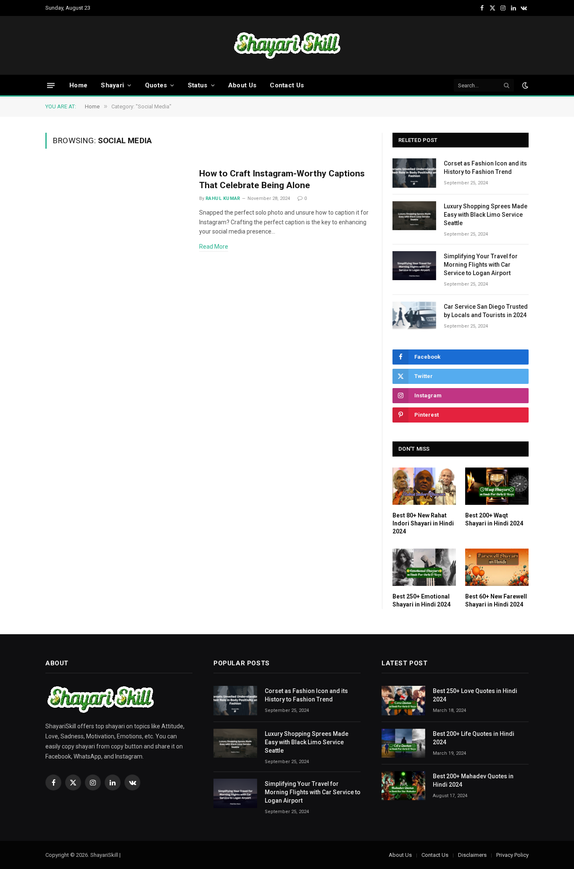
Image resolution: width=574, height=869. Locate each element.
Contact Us (287, 85)
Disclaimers (472, 855)
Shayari (112, 85)
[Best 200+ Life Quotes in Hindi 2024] (403, 743)
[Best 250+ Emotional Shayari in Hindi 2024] (424, 567)
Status (198, 85)
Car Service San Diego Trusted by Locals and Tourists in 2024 (486, 310)
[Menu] (51, 85)
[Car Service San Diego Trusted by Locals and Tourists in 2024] (414, 316)
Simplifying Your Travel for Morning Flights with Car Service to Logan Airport (481, 264)
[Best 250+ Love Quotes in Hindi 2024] (403, 700)
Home (78, 85)
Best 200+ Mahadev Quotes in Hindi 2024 (473, 780)
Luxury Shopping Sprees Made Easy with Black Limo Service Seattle (485, 214)
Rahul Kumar (222, 198)
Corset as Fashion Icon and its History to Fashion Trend (485, 167)
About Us (242, 85)
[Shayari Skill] (287, 45)
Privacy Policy (512, 855)
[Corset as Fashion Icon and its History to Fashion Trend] (414, 172)
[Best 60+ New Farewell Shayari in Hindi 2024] (497, 567)
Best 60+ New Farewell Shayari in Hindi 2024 (496, 600)
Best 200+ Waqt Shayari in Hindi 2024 (494, 519)
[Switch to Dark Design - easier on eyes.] (524, 85)
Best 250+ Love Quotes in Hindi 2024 (475, 695)
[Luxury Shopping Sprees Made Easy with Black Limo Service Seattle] (414, 215)
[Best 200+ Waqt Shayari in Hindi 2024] (497, 486)
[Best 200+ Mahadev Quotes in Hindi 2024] (403, 785)
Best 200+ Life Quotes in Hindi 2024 (473, 738)
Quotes (156, 85)
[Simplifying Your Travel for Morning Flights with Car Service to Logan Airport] (414, 265)
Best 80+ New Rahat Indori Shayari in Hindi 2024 (423, 523)
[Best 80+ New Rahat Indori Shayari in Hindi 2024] (424, 486)
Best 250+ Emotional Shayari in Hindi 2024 (421, 600)
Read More (213, 246)
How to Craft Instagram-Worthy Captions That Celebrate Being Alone (282, 179)
